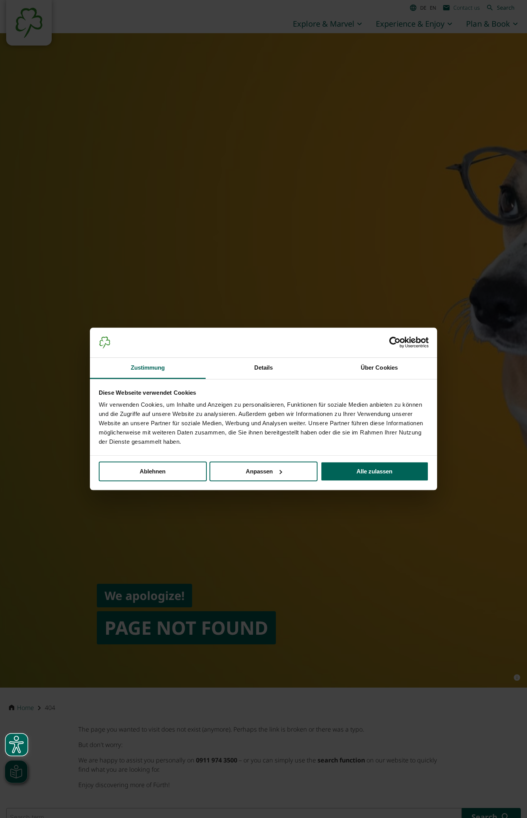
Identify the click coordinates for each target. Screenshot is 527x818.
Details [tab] (263, 367)
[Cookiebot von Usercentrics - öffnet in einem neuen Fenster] (395, 342)
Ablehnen (153, 471)
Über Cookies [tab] (379, 367)
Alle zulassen (374, 471)
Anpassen (259, 471)
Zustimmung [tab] (148, 367)
